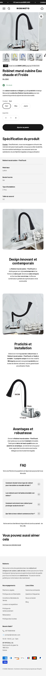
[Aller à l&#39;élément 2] (14, 57)
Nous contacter (31, 598)
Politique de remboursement (8, 609)
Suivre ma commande (33, 590)
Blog (27, 602)
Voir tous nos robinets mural (12, 545)
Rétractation (7, 615)
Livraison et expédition (10, 604)
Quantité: (6, 113)
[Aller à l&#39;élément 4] (30, 57)
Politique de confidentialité (11, 594)
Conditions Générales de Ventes (11, 599)
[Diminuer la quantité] (6, 117)
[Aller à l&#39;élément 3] (22, 57)
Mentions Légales (8, 590)
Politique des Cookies (10, 619)
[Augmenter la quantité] (16, 117)
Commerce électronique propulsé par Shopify (28, 669)
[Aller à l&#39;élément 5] (38, 57)
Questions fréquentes (33, 594)
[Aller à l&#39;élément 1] (6, 57)
